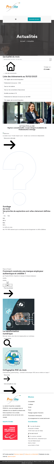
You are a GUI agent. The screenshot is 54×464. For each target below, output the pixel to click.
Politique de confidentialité (31, 454)
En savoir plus (29, 462)
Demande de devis (34, 19)
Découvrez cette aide (9, 138)
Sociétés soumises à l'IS (10, 93)
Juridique (30, 404)
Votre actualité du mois (10, 384)
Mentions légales (18, 454)
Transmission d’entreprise (35, 415)
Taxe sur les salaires (9, 86)
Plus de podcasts (8, 288)
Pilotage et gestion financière (35, 412)
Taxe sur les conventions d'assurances (14, 90)
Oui (4, 216)
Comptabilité (31, 401)
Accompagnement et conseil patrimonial (39, 418)
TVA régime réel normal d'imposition (13, 79)
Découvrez (7, 375)
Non (9, 216)
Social (29, 407)
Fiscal (29, 410)
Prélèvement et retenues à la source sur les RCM (17, 96)
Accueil (22, 41)
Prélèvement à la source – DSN (12, 83)
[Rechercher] (50, 59)
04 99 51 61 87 (33, 433)
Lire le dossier (7, 338)
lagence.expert (12, 456)
